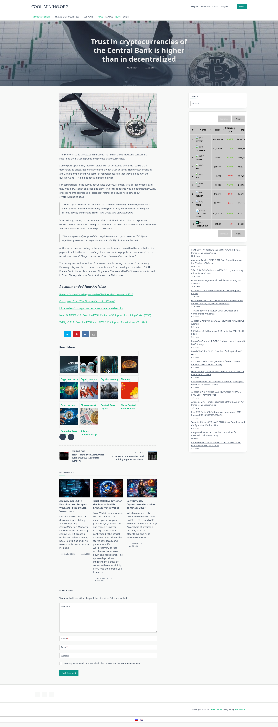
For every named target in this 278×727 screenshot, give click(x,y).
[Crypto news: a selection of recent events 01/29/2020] (88, 363)
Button (241, 6)
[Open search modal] (241, 16)
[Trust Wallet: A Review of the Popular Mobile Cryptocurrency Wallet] (108, 488)
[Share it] (85, 335)
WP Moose (240, 709)
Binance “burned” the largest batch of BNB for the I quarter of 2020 (96, 294)
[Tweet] (68, 335)
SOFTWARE (88, 16)
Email (64, 647)
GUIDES (126, 16)
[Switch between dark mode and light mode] (238, 16)
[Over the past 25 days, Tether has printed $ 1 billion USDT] (68, 389)
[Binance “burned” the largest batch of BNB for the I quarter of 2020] (129, 363)
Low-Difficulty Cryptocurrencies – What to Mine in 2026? (141, 504)
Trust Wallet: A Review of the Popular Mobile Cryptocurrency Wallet (107, 504)
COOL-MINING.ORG (49, 6)
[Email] (94, 335)
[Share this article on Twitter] (71, 437)
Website (65, 655)
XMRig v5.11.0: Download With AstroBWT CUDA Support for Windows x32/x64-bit (103, 322)
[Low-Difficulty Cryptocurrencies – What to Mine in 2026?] (142, 488)
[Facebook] (225, 17)
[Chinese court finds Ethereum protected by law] (88, 389)
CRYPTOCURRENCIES (41, 16)
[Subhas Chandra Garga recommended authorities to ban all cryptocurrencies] (88, 415)
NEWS (100, 16)
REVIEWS (109, 16)
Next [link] (238, 119)
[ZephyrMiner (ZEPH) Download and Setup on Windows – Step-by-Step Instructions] (74, 488)
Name (64, 638)
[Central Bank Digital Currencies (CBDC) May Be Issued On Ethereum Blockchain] (109, 389)
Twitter (215, 6)
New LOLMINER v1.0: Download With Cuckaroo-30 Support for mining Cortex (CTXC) (105, 315)
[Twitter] (228, 17)
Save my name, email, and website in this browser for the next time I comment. (102, 663)
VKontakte (205, 6)
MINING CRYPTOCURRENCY (67, 16)
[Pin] (77, 335)
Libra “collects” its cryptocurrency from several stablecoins (91, 308)
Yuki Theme (216, 709)
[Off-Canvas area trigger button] (245, 16)
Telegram (194, 6)
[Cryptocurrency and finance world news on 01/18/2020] (68, 363)
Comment (66, 606)
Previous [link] (224, 119)
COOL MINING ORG (133, 68)
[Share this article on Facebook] (62, 437)
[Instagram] (232, 17)
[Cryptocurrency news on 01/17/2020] (109, 363)
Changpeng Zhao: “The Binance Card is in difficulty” (87, 301)
